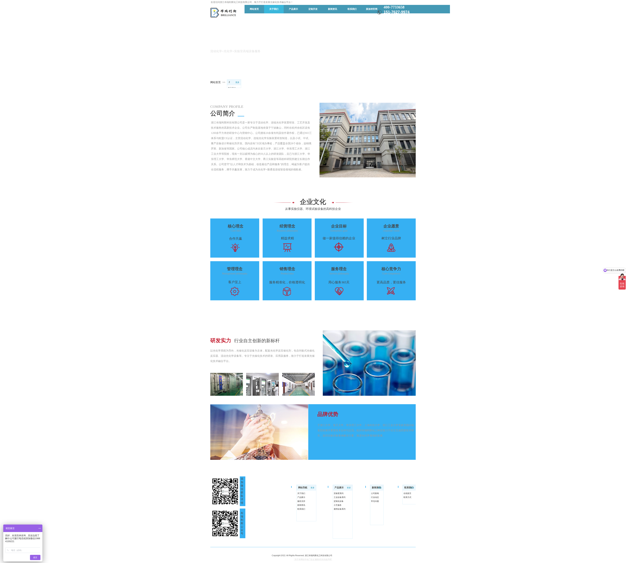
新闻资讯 (376, 487)
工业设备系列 (339, 497)
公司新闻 (375, 493)
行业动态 (375, 497)
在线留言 (407, 493)
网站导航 (302, 487)
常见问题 (375, 501)
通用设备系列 (339, 509)
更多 (237, 82)
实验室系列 (338, 493)
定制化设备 (338, 501)
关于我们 (301, 493)
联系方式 (407, 497)
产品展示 (339, 487)
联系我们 (408, 487)
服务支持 (301, 501)
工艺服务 (338, 505)
